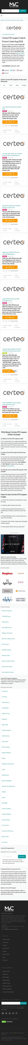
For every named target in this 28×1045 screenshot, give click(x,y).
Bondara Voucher (6, 983)
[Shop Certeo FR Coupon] (14, 28)
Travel (3, 769)
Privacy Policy (6, 954)
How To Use (5, 942)
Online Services (6, 736)
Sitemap (5, 951)
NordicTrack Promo (7, 986)
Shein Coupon (5, 644)
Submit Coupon (6, 939)
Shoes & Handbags (6, 780)
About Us (5, 945)
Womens (4, 791)
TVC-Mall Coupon (6, 616)
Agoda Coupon (6, 980)
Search (23, 10)
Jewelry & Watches (6, 814)
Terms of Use (6, 948)
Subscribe (22, 856)
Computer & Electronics (7, 831)
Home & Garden (6, 747)
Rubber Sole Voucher (7, 666)
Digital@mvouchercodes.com (11, 929)
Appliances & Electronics (8, 763)
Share (16, 130)
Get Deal (9, 122)
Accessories (5, 691)
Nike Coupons (6, 977)
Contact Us (5, 960)
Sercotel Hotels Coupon (8, 992)
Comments (17, 132)
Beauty (3, 758)
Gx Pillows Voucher (6, 649)
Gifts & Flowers (5, 702)
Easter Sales (5, 741)
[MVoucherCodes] (14, 4)
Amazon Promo (6, 971)
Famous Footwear (6, 808)
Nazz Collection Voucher (8, 672)
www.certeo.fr (20, 53)
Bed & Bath (4, 803)
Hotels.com (5, 974)
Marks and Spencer (7, 989)
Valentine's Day (5, 713)
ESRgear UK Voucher (7, 633)
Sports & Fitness (6, 819)
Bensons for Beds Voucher (8, 638)
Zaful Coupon (5, 622)
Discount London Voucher (8, 661)
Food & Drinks (5, 825)
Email (4, 132)
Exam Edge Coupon (7, 627)
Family (3, 797)
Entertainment (5, 775)
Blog (4, 957)
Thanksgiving (5, 708)
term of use (4, 1009)
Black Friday (5, 724)
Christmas (4, 696)
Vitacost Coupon (6, 655)
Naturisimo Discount (7, 610)
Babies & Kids (5, 836)
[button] (5, 70)
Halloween (4, 719)
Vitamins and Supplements (8, 786)
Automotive (4, 842)
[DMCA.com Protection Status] (7, 1021)
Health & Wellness (6, 752)
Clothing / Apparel (6, 730)
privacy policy (21, 1008)
